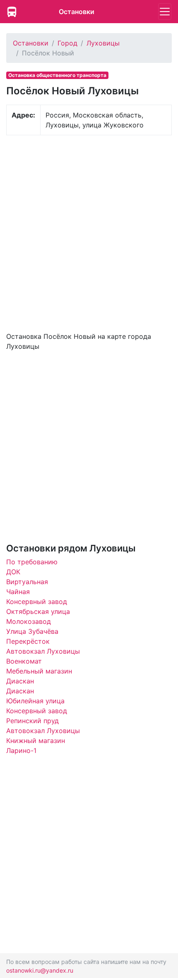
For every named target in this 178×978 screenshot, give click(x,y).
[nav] (164, 11)
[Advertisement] (89, 232)
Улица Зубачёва (32, 631)
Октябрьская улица (38, 611)
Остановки (76, 11)
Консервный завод (36, 601)
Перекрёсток (28, 641)
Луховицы (103, 43)
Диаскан (20, 681)
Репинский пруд (32, 721)
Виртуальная (27, 582)
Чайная (18, 591)
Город (67, 43)
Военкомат (24, 661)
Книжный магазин (35, 740)
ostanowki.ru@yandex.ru (39, 970)
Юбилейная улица (35, 701)
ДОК (13, 572)
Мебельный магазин (39, 671)
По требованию (32, 562)
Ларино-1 (21, 750)
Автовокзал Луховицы (43, 651)
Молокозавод (28, 621)
